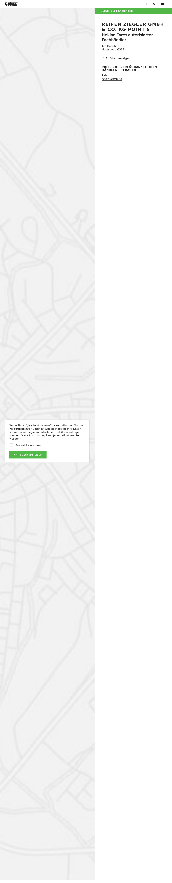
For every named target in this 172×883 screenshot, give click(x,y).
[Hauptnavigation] (163, 4)
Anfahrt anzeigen (118, 58)
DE (146, 4)
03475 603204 (112, 79)
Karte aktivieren (27, 454)
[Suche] (154, 4)
